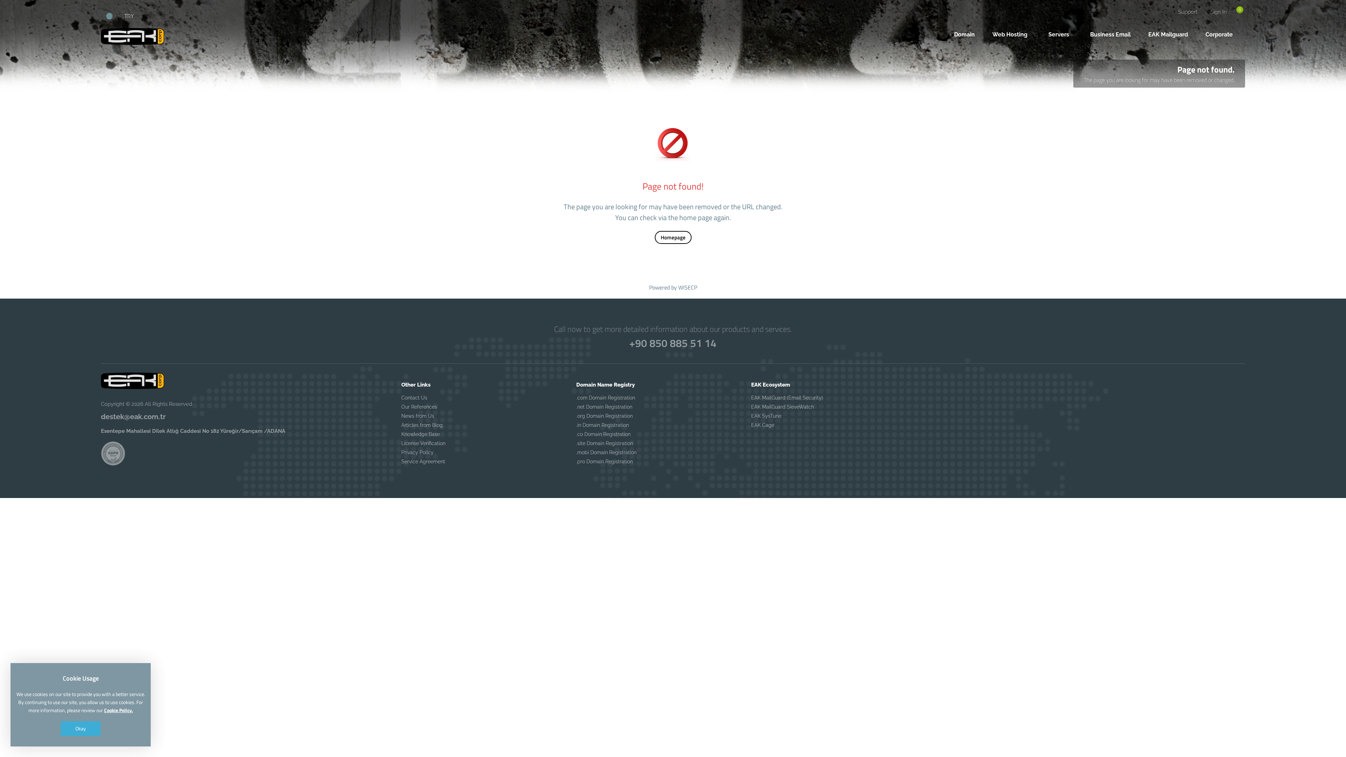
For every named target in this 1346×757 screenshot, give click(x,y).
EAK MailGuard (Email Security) (787, 398)
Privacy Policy (417, 452)
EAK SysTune (766, 416)
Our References (419, 407)
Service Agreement (423, 461)
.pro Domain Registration (604, 461)
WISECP (687, 287)
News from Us (417, 416)
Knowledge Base (420, 434)
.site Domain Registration (604, 443)
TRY (129, 16)
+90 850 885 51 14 (672, 343)
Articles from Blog (422, 425)
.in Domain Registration (602, 425)
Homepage (673, 237)
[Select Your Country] (113, 16)
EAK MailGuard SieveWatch (782, 407)
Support (1187, 12)
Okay (80, 728)
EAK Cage (762, 425)
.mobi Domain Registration (606, 452)
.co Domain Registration (603, 434)
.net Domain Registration (604, 407)
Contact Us (414, 398)
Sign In (1218, 12)
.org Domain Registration (604, 416)
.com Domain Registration (605, 398)
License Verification (423, 443)
